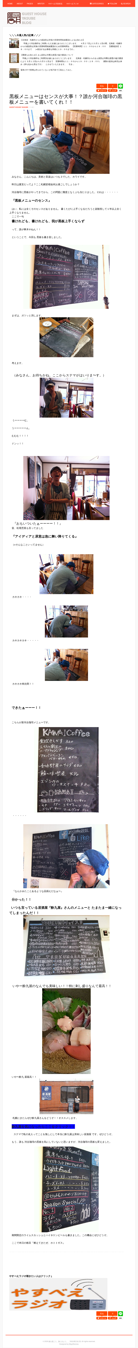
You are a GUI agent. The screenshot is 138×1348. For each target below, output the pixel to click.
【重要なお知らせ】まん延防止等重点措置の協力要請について (46, 54)
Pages (30, 3)
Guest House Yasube (18, 107)
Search (126, 3)
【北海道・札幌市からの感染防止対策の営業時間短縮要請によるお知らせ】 (52, 39)
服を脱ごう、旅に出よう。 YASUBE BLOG (65, 1341)
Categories (98, 3)
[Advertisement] (58, 82)
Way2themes (74, 1344)
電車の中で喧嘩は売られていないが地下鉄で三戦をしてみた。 (46, 69)
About (20, 3)
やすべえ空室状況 (55, 3)
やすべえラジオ (72, 3)
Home (10, 3)
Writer (40, 3)
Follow (113, 3)
